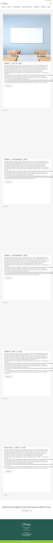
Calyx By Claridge (48, 0)
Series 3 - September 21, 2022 (15, 256)
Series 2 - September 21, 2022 (15, 159)
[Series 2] (27, 133)
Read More (8, 85)
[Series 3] (27, 229)
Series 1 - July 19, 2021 (13, 63)
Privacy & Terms (26, 535)
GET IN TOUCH (26, 510)
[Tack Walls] (27, 421)
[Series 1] (27, 37)
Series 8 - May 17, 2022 (13, 352)
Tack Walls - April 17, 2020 (15, 448)
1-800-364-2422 (26, 532)
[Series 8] (27, 325)
